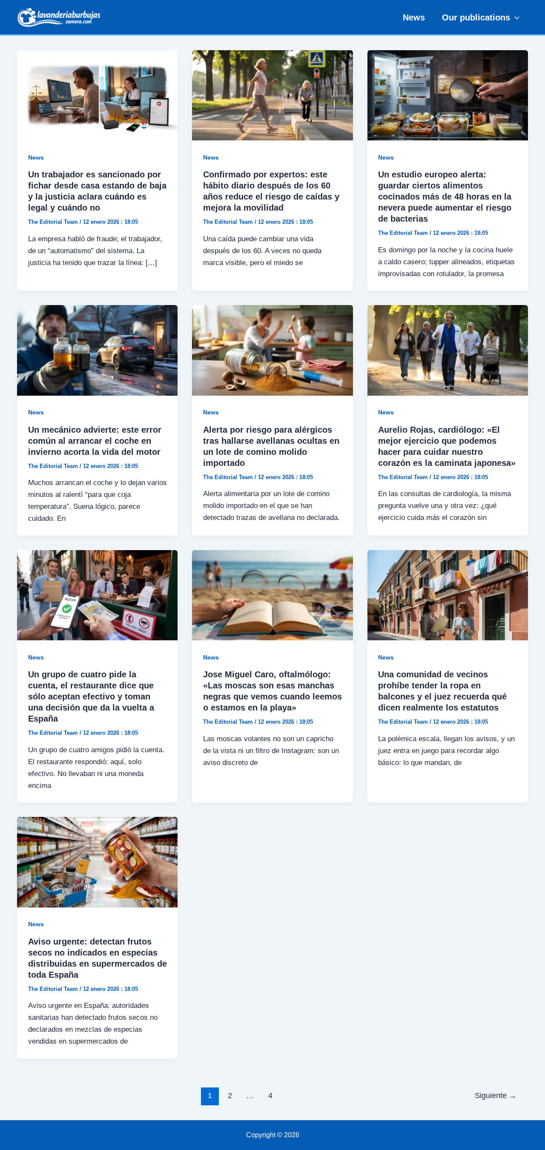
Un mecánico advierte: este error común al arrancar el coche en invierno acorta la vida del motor (94, 441)
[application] (514, 17)
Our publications (476, 17)
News (414, 17)
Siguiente (495, 1095)
